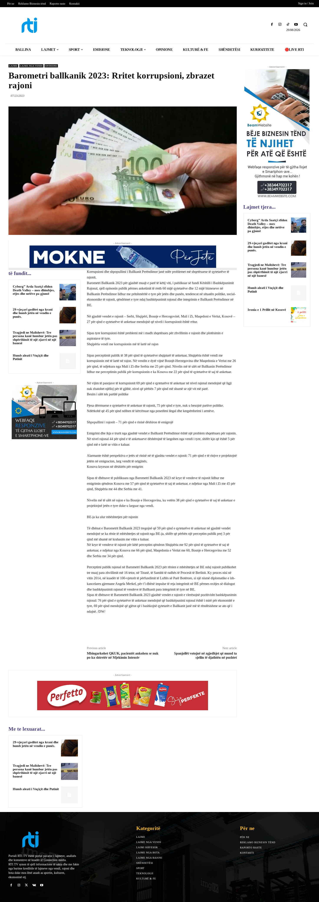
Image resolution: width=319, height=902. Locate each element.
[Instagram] (280, 25)
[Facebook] (272, 25)
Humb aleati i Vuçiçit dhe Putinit (31, 357)
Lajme (13, 66)
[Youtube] (296, 25)
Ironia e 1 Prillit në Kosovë (267, 309)
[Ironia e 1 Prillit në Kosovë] (298, 314)
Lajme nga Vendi (31, 66)
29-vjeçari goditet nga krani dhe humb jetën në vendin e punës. (33, 313)
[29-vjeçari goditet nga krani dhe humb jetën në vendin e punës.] (67, 315)
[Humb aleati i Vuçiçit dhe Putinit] (67, 361)
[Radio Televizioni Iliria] (45, 25)
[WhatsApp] (232, 95)
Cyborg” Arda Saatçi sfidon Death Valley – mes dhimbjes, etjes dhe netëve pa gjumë (34, 290)
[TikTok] (288, 25)
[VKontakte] (34, 885)
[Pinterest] (222, 95)
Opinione (51, 66)
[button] (305, 24)
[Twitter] (212, 95)
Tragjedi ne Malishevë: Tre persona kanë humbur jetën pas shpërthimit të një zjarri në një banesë (35, 338)
